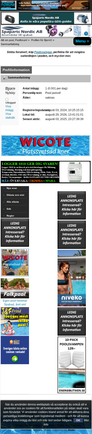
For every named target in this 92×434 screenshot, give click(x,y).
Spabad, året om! (15, 304)
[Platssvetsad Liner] (46, 156)
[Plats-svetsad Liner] (15, 277)
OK (78, 420)
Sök (9, 209)
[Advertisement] (15, 379)
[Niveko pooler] (72, 277)
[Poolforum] (8, 8)
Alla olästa (13, 201)
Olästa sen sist (15, 195)
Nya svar (12, 188)
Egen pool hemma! (15, 300)
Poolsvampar (43, 52)
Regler (10, 215)
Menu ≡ (82, 41)
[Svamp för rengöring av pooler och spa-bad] (72, 364)
